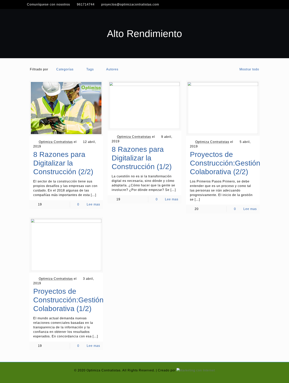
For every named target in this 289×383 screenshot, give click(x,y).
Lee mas (93, 204)
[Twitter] (252, 4)
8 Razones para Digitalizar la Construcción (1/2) (142, 158)
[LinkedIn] (259, 4)
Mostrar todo (249, 69)
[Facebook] (246, 4)
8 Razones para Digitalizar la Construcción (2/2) (63, 163)
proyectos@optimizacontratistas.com (130, 4)
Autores (112, 69)
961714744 (86, 4)
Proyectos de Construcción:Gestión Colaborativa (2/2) (225, 163)
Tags (90, 69)
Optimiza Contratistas (56, 142)
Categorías (65, 69)
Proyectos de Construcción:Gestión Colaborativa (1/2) (68, 300)
